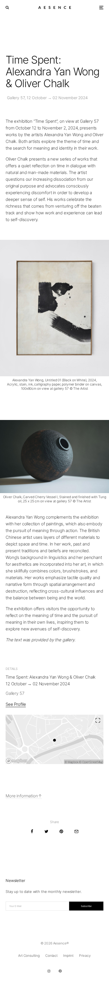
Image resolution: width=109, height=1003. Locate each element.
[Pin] (61, 831)
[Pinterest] (60, 971)
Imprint (68, 955)
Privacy (85, 955)
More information (22, 795)
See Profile (16, 704)
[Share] (32, 831)
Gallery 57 (15, 693)
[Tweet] (46, 831)
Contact (51, 955)
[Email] (76, 831)
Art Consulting (29, 955)
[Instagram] (48, 971)
